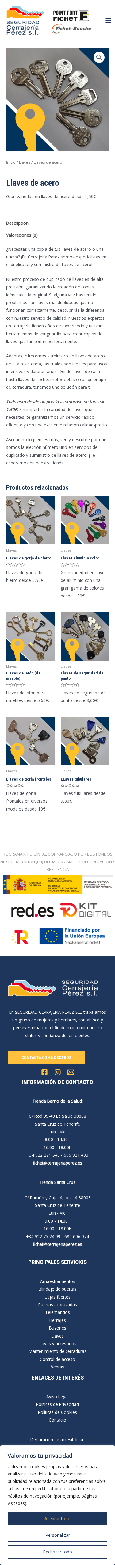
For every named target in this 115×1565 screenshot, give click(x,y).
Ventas (57, 1367)
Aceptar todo (57, 1518)
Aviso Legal (57, 1396)
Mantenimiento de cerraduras (57, 1351)
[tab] (57, 223)
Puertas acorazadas (57, 1304)
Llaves (24, 162)
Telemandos (57, 1312)
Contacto (57, 1420)
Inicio (11, 162)
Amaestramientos (57, 1281)
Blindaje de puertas (57, 1289)
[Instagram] (57, 1072)
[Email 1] (70, 1072)
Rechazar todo (57, 1552)
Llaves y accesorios (57, 1343)
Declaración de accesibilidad (57, 1439)
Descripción (17, 223)
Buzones (57, 1328)
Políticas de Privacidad (57, 1404)
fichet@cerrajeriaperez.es (57, 1163)
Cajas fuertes (57, 1297)
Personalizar (57, 1535)
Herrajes (57, 1320)
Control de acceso (57, 1359)
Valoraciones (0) (22, 235)
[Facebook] (44, 1072)
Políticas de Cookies (57, 1412)
